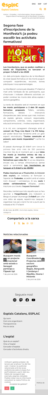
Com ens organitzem (12, 321)
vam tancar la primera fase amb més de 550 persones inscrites (24, 149)
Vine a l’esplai (9, 344)
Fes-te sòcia (8, 326)
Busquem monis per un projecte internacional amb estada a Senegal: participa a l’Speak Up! (12, 246)
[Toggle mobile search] (41, 9)
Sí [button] (12, 388)
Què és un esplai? (11, 341)
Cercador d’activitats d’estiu (16, 349)
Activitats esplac (26, 210)
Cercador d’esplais (11, 347)
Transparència (9, 324)
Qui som (7, 318)
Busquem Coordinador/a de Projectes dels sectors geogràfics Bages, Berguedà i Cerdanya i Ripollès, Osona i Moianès (35, 246)
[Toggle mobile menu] (45, 9)
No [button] (7, 388)
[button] (5, 260)
